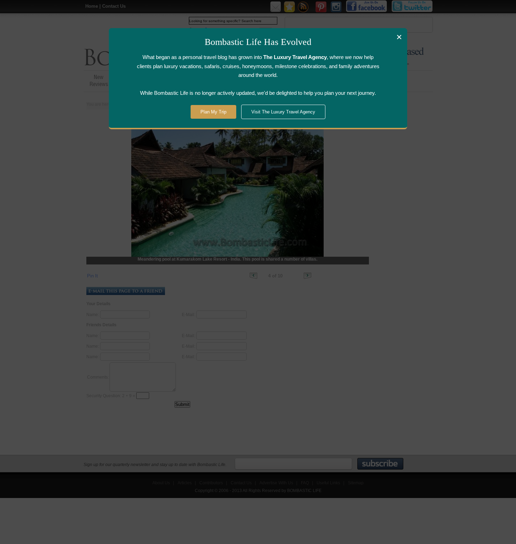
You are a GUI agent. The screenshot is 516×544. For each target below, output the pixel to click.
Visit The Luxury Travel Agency (283, 111)
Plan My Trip (213, 111)
